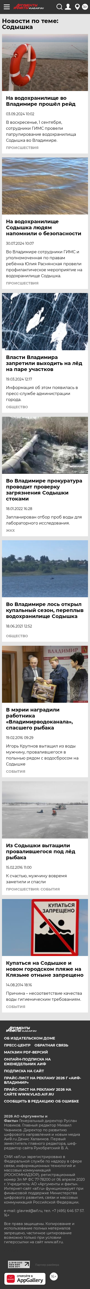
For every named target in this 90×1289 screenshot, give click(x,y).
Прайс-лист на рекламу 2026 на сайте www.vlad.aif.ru (37, 1091)
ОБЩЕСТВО (17, 407)
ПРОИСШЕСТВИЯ (22, 148)
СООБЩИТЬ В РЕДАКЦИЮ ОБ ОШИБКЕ (41, 1101)
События (15, 771)
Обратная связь (51, 1045)
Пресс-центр (17, 1045)
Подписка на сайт (24, 1071)
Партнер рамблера (47, 1264)
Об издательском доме (29, 1038)
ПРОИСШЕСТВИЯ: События (33, 889)
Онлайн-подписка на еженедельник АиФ (27, 1061)
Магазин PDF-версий (26, 1052)
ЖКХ (10, 530)
